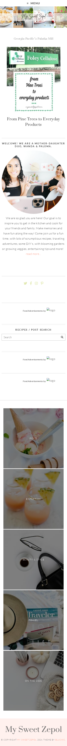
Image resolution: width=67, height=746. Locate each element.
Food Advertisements (33, 311)
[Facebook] (31, 283)
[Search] (62, 337)
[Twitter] (25, 283)
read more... (33, 254)
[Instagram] (36, 283)
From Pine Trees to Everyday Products (33, 121)
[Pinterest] (42, 283)
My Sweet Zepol (33, 729)
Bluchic (60, 740)
